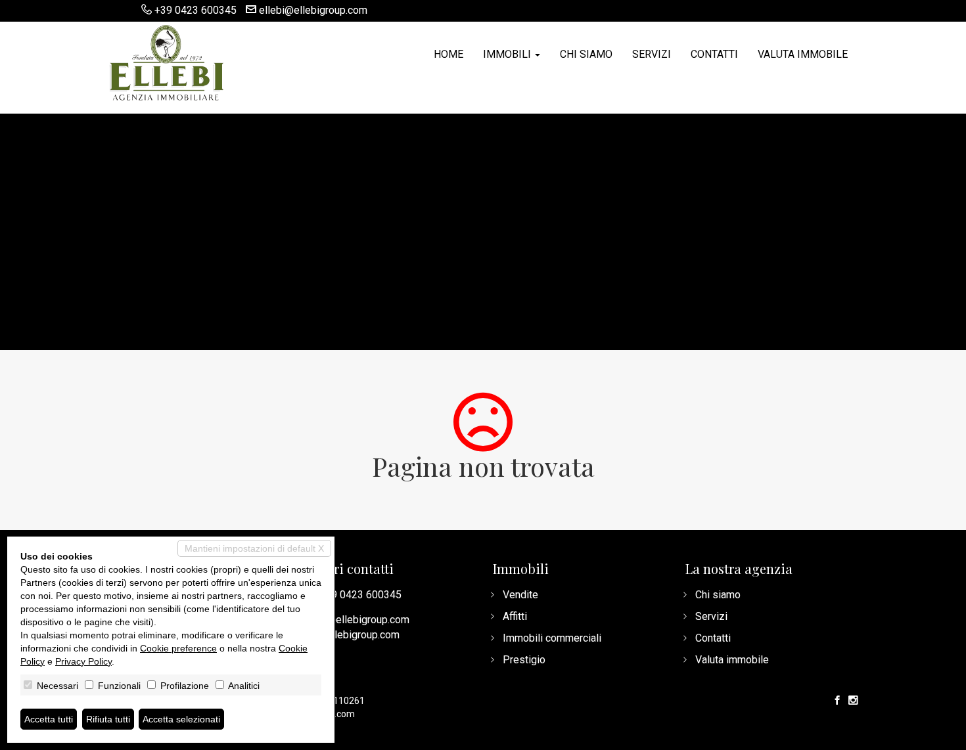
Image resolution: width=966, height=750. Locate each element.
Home (448, 54)
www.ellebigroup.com (350, 635)
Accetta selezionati (181, 719)
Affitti (515, 616)
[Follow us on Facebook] (837, 700)
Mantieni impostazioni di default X (254, 548)
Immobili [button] (508, 54)
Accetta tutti (48, 719)
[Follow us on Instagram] (853, 700)
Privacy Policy (83, 661)
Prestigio (524, 659)
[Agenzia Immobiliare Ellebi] (166, 61)
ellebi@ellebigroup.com (313, 10)
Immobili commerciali (552, 638)
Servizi (651, 54)
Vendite (520, 594)
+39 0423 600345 (195, 10)
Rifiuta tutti (108, 719)
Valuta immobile (803, 54)
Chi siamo (586, 54)
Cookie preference (178, 648)
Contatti (714, 54)
